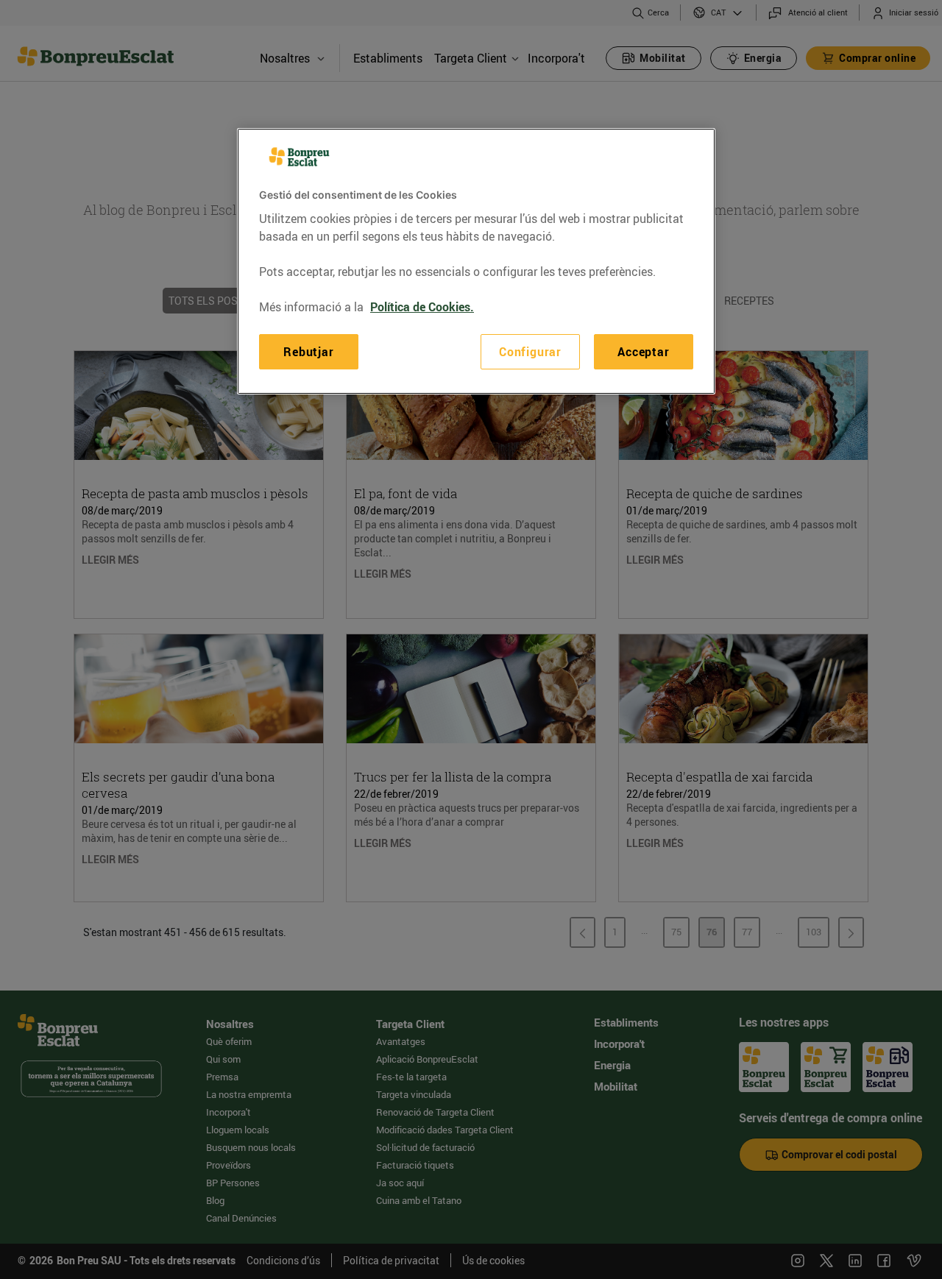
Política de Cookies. (422, 306)
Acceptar (643, 351)
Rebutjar (308, 351)
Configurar (530, 351)
